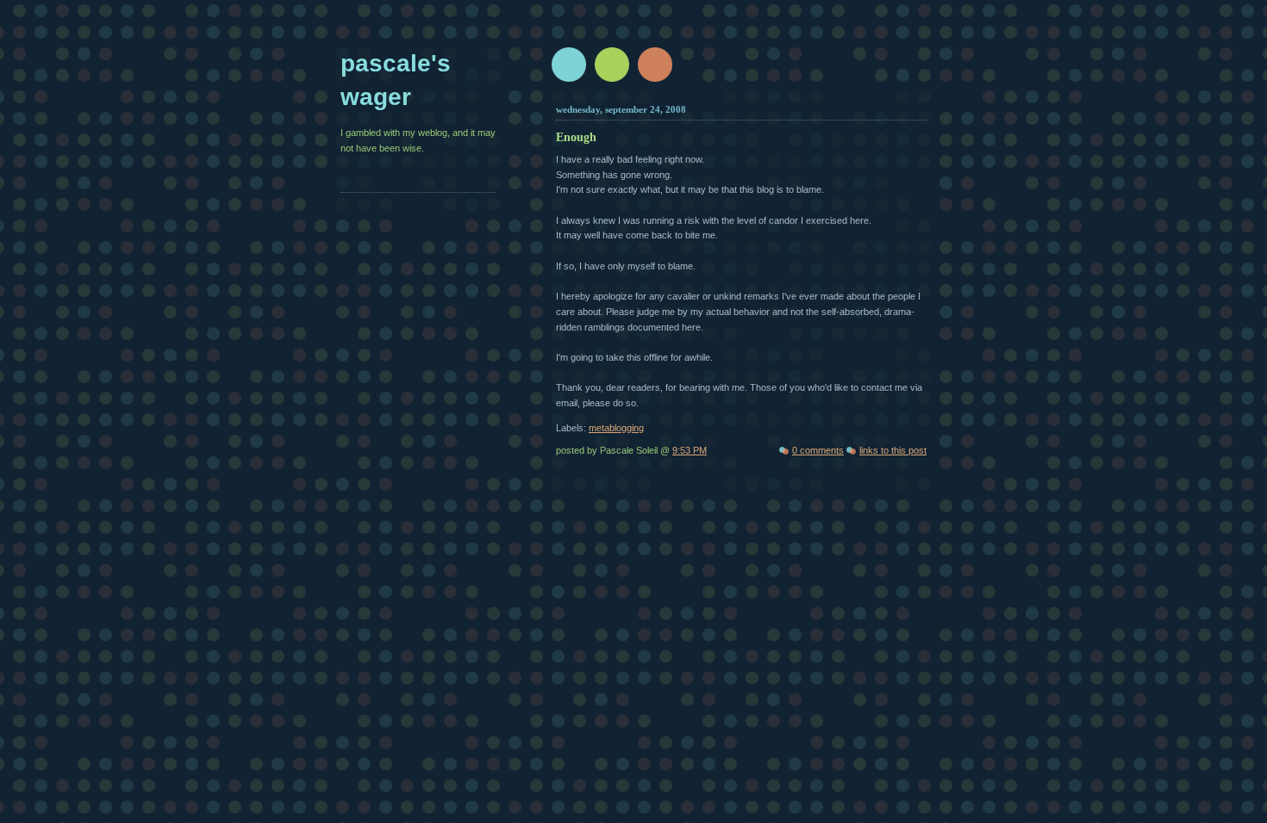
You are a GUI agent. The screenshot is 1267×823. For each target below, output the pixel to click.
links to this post (893, 450)
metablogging (616, 428)
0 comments (818, 450)
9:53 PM (689, 450)
